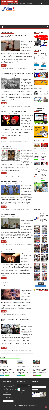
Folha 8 (34, 375)
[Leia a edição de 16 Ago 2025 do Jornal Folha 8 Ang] (44, 248)
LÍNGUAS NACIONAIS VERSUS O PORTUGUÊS (44, 155)
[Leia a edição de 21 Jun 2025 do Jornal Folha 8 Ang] (44, 277)
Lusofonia (4, 68)
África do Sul (15, 314)
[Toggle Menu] (29, 385)
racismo (21, 68)
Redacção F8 (15, 39)
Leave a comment (7, 69)
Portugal (17, 68)
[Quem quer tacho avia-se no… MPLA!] (10, 185)
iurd (16, 141)
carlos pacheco (13, 106)
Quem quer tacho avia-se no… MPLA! (12, 181)
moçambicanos (4, 315)
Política (3, 176)
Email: (33, 384)
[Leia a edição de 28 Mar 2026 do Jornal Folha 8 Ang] (37, 229)
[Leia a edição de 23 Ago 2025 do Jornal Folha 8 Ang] (37, 248)
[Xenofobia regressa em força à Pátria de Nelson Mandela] (10, 325)
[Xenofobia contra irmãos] (10, 290)
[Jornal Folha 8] (2, 26)
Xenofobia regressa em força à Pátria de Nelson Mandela (15, 320)
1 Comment (10, 246)
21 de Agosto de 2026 (5, 364)
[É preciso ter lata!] (10, 150)
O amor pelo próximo (7, 249)
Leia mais (4, 65)
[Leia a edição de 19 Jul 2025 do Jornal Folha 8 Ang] (44, 267)
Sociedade (4, 141)
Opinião (3, 106)
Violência (28, 106)
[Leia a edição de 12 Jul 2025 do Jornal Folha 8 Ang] (37, 277)
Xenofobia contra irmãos (8, 286)
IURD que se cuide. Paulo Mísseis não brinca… (14, 111)
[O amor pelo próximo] (10, 253)
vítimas (26, 350)
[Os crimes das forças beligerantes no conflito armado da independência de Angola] (10, 79)
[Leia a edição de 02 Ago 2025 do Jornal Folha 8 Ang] (44, 258)
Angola (9, 106)
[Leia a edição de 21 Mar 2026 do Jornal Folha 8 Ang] (44, 229)
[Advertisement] (32, 15)
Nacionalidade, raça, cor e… (9, 214)
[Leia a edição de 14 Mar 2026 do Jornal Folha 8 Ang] (37, 239)
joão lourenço (9, 176)
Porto (15, 68)
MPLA (14, 176)
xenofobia (25, 68)
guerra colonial (19, 106)
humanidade (18, 280)
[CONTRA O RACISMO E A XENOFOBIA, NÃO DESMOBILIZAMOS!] (10, 41)
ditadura (12, 209)
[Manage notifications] (46, 407)
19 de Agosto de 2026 (38, 364)
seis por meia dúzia (22, 176)
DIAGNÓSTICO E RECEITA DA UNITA (37, 173)
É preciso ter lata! (6, 146)
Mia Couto (25, 314)
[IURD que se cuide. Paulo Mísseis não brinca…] (10, 115)
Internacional (9, 314)
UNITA (27, 176)
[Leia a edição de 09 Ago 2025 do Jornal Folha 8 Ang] (37, 258)
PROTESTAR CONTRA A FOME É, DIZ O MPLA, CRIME (44, 175)
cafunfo (8, 209)
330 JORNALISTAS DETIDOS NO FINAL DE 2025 (44, 62)
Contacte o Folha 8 (7, 394)
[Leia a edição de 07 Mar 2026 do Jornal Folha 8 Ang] (44, 239)
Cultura (42, 159)
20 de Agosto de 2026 (22, 364)
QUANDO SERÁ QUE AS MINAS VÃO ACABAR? (37, 155)
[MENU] (48, 27)
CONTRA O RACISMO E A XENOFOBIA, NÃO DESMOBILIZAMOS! (13, 36)
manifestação (10, 68)
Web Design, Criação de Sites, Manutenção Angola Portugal (24, 390)
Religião (22, 141)
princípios (23, 280)
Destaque (4, 280)
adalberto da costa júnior (12, 244)
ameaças (10, 141)
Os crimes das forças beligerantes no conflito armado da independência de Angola (17, 74)
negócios (19, 141)
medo (15, 209)
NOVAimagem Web (31, 407)
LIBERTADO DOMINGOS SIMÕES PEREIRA (36, 61)
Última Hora (36, 64)
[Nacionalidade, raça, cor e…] (10, 218)
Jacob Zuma (21, 314)
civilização (13, 280)
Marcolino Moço (20, 244)
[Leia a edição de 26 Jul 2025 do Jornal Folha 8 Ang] (37, 267)
